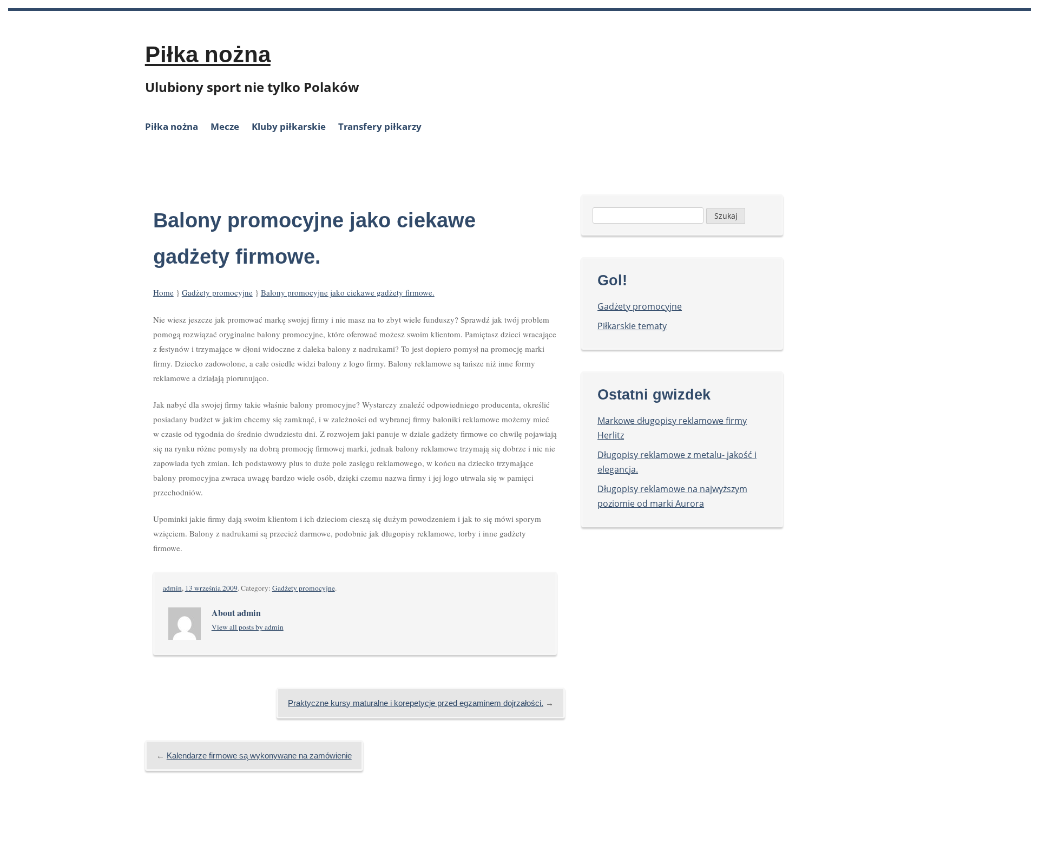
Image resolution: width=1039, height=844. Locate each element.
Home (163, 292)
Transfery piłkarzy (380, 126)
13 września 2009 (211, 588)
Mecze (225, 126)
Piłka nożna (208, 54)
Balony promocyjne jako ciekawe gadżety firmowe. (348, 292)
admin (172, 588)
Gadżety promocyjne (217, 292)
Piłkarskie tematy (632, 326)
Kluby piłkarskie (289, 126)
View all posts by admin (248, 627)
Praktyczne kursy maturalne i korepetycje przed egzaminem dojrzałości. (415, 703)
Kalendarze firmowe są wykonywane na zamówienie (259, 755)
